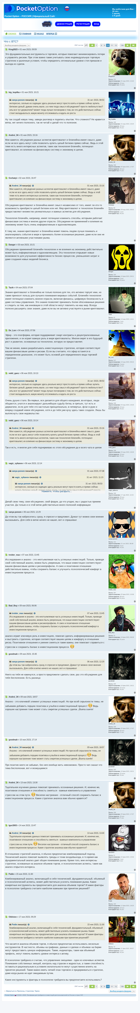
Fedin (14, 924)
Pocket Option (9, 995)
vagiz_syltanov (22, 477)
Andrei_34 (17, 186)
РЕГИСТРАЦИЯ (83, 24)
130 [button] (122, 45)
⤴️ (25, 34)
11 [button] (112, 45)
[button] (86, 45)
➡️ (51, 34)
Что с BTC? (11, 41)
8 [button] (101, 45)
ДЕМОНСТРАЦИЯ (64, 24)
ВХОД (96, 24)
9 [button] (104, 45)
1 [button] (96, 45)
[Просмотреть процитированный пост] (36, 100)
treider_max (17, 613)
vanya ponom (18, 100)
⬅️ (39, 34)
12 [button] (116, 45)
